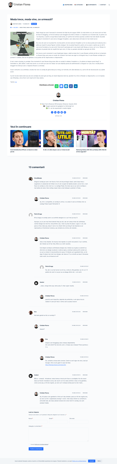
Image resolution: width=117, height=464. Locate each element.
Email (51, 418)
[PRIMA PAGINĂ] (11, 27)
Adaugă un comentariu (35, 426)
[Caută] (109, 4)
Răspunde (85, 178)
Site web (71, 418)
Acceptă (92, 461)
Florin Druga (38, 214)
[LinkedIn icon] (55, 112)
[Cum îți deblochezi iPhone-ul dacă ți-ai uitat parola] (25, 138)
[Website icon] (58, 112)
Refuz (99, 461)
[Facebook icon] (52, 112)
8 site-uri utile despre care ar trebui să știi (56, 150)
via (16, 82)
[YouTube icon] (65, 112)
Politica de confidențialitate (79, 461)
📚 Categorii (78, 5)
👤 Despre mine (67, 5)
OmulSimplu (38, 178)
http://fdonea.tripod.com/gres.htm (55, 365)
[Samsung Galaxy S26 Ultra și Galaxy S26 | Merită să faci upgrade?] (91, 138)
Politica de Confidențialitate (41, 444)
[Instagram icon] (61, 112)
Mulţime (34, 23)
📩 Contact (102, 5)
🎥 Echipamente (91, 5)
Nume (31, 418)
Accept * (40, 444)
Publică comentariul (36, 449)
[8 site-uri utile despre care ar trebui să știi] (58, 138)
